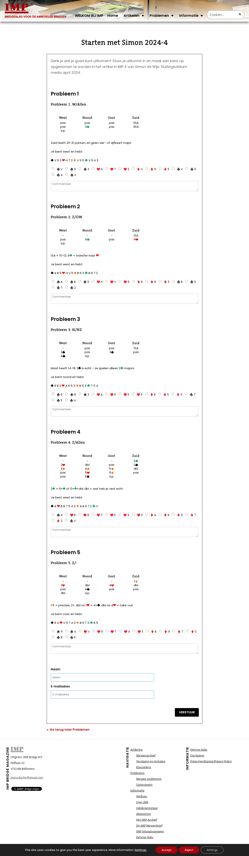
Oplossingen (144, 785)
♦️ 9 (153, 169)
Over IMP (142, 802)
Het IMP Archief (146, 820)
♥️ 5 (126, 394)
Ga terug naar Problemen (68, 729)
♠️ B (73, 282)
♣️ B (179, 282)
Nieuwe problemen (148, 779)
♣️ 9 (193, 169)
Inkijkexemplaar (147, 808)
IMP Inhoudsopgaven (150, 831)
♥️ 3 (139, 394)
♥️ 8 (86, 515)
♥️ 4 (126, 515)
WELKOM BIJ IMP (89, 15)
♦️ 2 (59, 521)
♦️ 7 (193, 515)
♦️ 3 (166, 282)
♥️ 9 (126, 282)
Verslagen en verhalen (150, 761)
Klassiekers (143, 767)
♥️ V (113, 282)
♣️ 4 (60, 175)
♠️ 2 (86, 394)
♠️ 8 (73, 394)
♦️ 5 (166, 169)
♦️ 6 (153, 282)
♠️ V (59, 169)
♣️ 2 (73, 288)
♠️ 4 (73, 632)
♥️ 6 (113, 394)
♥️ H (100, 169)
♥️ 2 (126, 169)
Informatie (188, 15)
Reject (189, 850)
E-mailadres (60, 686)
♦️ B (140, 282)
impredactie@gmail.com (27, 778)
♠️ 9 (73, 169)
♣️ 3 (73, 175)
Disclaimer (197, 756)
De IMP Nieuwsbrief (149, 826)
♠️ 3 (86, 169)
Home (112, 15)
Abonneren (143, 814)
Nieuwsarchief (145, 756)
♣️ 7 (59, 288)
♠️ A (59, 282)
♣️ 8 (59, 637)
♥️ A (100, 394)
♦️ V (140, 169)
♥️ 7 (113, 169)
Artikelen (131, 15)
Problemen (159, 15)
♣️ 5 (59, 400)
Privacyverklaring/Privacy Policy (211, 761)
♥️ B (73, 515)
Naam (55, 669)
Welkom (141, 796)
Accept (167, 850)
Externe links (144, 837)
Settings (140, 850)
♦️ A (153, 515)
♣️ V (180, 169)
